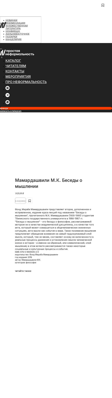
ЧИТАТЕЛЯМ (6, 33)
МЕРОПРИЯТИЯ (7, 39)
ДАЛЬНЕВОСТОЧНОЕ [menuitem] (18, 34)
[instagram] (7, 89)
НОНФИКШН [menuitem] (13, 31)
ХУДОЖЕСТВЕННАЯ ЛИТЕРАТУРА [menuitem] (17, 27)
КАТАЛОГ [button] (13, 61)
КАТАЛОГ (4, 30)
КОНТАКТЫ (5, 36)
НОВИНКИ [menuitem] (11, 20)
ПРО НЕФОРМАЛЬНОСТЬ (12, 42)
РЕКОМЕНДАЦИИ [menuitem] (15, 23)
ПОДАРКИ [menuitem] (11, 36)
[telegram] (7, 96)
